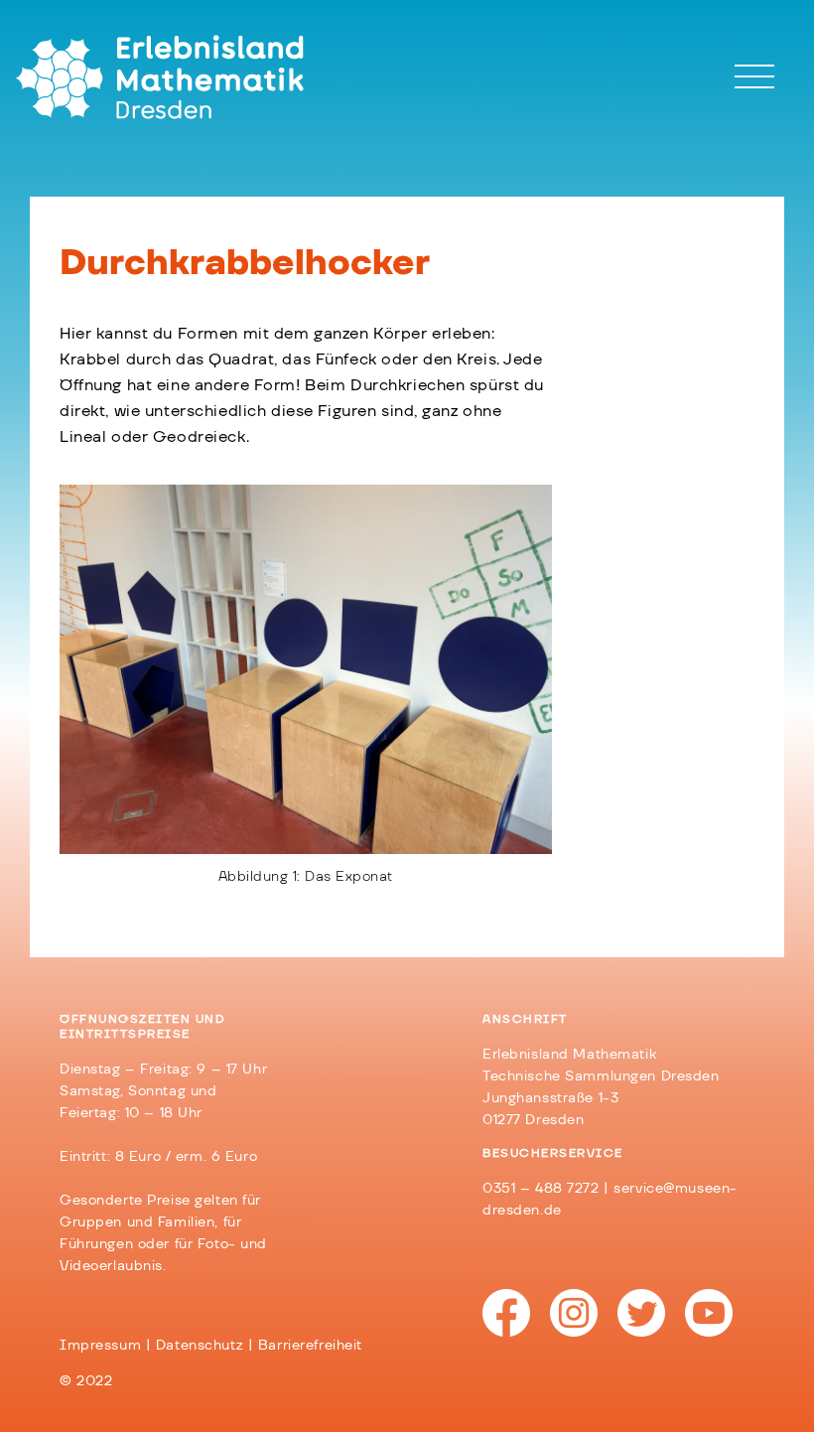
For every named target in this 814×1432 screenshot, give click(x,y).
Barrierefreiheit (310, 1346)
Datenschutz (199, 1346)
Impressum (100, 1346)
